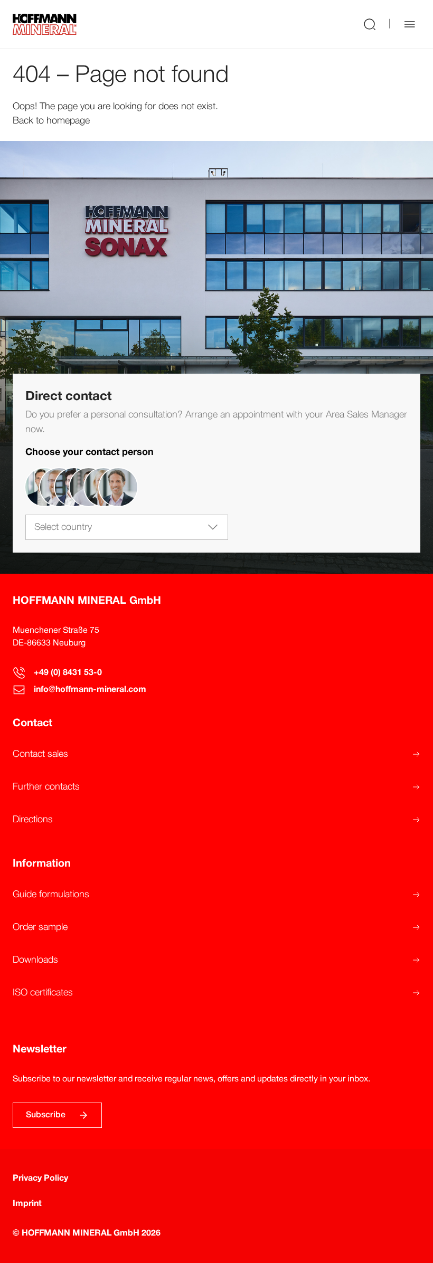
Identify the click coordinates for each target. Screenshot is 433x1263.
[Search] (369, 24)
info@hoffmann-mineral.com (90, 690)
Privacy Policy (40, 1178)
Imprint (27, 1204)
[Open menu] (409, 24)
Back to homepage (51, 121)
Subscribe (45, 1115)
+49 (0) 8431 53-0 (68, 673)
